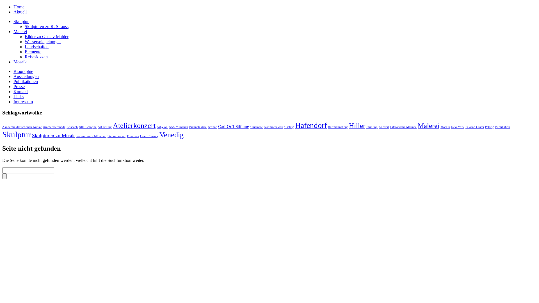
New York (457, 126)
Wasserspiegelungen (43, 41)
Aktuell (20, 12)
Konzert (384, 126)
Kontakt (20, 91)
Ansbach (72, 126)
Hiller (357, 125)
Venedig (171, 135)
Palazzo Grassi (474, 126)
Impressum (23, 101)
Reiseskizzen (36, 56)
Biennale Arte (198, 126)
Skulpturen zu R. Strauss (46, 26)
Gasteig (289, 126)
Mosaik (20, 61)
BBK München (178, 126)
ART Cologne (88, 126)
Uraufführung (149, 136)
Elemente (33, 51)
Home (18, 6)
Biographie (23, 71)
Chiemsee (256, 126)
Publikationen (25, 81)
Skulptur (21, 21)
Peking (489, 126)
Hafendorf (311, 125)
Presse (19, 86)
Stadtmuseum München (91, 136)
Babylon (162, 126)
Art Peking (105, 126)
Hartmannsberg (338, 126)
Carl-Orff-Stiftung (233, 126)
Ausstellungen (26, 76)
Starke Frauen (116, 136)
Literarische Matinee (403, 126)
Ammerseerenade (54, 126)
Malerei (20, 31)
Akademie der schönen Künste (22, 126)
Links (18, 96)
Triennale (133, 136)
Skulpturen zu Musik (53, 135)
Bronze (212, 126)
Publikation (502, 126)
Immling (372, 126)
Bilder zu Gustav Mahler (46, 36)
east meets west (273, 126)
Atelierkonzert (134, 125)
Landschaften (37, 46)
